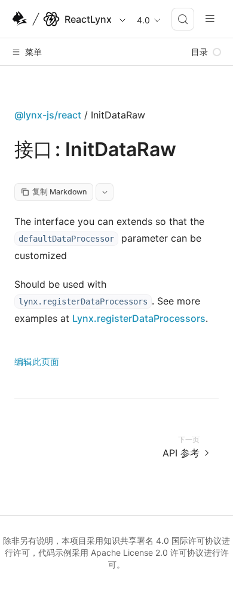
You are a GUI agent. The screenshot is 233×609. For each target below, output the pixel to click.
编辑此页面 (36, 361)
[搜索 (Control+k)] (182, 19)
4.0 (143, 20)
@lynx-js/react (47, 115)
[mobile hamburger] (210, 19)
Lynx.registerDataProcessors (139, 318)
